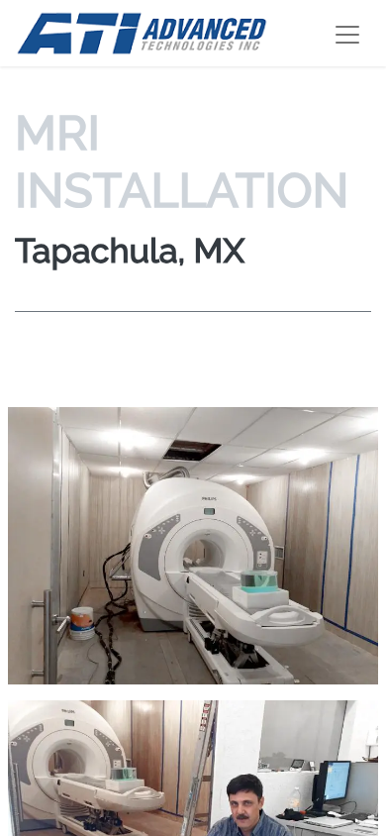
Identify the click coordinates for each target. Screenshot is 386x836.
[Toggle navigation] (347, 33)
